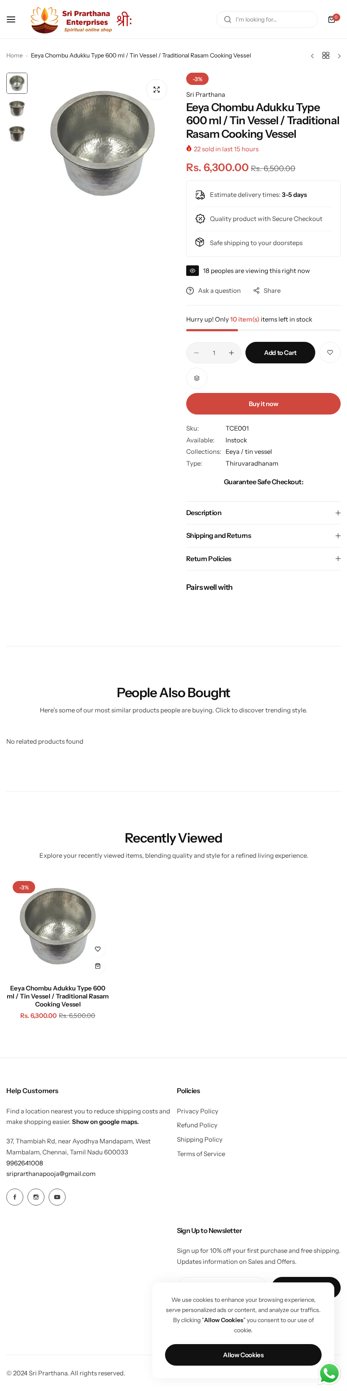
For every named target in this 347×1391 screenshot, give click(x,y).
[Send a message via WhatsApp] (329, 1373)
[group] (103, 143)
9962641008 (24, 1163)
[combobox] (267, 19)
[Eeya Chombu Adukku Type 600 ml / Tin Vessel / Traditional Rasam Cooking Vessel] (57, 926)
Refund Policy (197, 1125)
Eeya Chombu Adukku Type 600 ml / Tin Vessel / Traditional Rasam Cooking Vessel (58, 996)
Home (14, 55)
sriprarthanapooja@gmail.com (51, 1174)
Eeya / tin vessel (249, 451)
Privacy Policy (197, 1111)
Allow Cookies (243, 1355)
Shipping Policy (200, 1139)
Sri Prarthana (205, 94)
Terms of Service (201, 1154)
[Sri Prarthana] (82, 19)
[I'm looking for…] (227, 19)
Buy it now (263, 404)
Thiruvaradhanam (252, 463)
